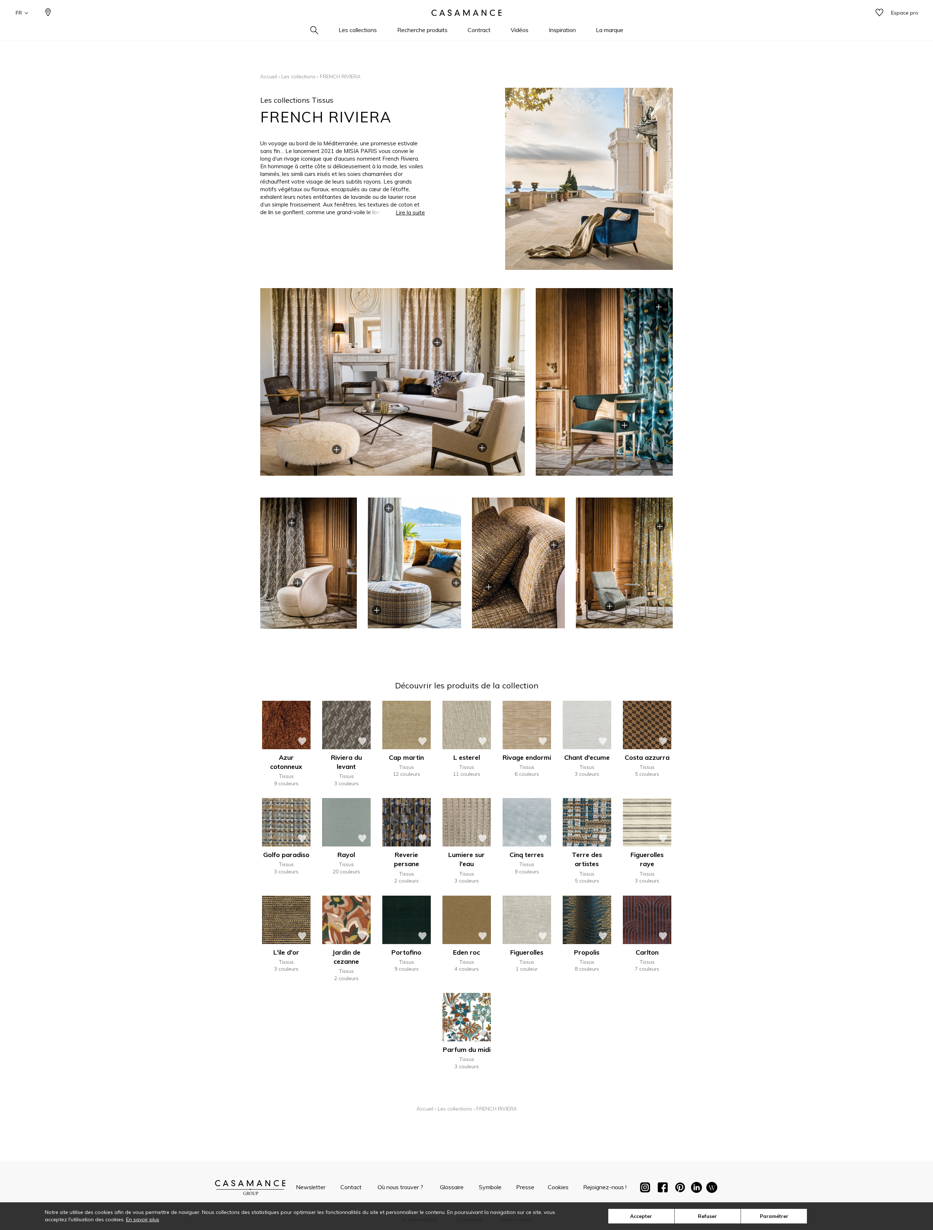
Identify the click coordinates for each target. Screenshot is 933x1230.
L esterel (466, 757)
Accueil (268, 76)
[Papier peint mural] (711, 1189)
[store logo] (466, 12)
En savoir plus (142, 1219)
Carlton (647, 952)
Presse (525, 1187)
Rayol (346, 854)
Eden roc (466, 952)
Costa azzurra (647, 757)
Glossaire (452, 1187)
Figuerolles (526, 952)
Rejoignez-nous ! (604, 1187)
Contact (351, 1187)
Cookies (558, 1187)
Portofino (406, 952)
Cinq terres (527, 854)
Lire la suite (410, 212)
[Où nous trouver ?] (48, 13)
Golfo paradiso (286, 854)
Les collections (298, 76)
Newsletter (310, 1187)
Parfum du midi (467, 1049)
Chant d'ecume (587, 757)
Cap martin (406, 757)
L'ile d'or (286, 952)
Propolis (587, 952)
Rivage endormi (527, 757)
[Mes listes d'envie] (879, 13)
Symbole (490, 1187)
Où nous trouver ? (400, 1187)
